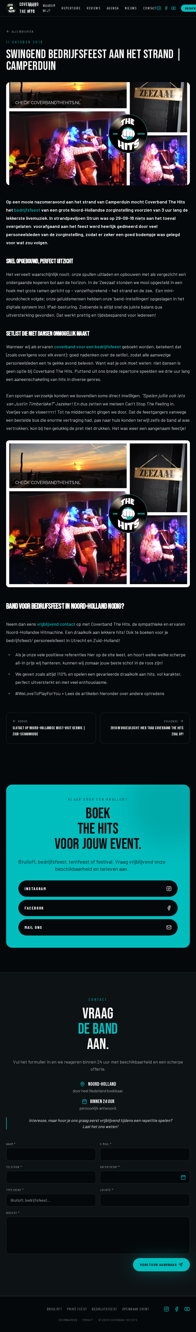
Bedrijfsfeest (104, 1309)
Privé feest (77, 1309)
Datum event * (110, 1167)
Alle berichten (22, 31)
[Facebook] (166, 8)
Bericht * (13, 1212)
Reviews (94, 8)
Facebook (34, 907)
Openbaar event (135, 1309)
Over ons (33, 8)
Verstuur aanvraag (158, 1264)
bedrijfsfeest (27, 210)
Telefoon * (14, 1167)
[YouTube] (173, 8)
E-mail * (106, 1144)
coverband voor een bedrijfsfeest (87, 346)
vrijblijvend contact (56, 624)
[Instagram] (159, 8)
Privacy (87, 1320)
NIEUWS (131, 8)
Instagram (35, 888)
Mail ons (33, 927)
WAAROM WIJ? (49, 8)
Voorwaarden (68, 1320)
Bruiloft (54, 1309)
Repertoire (71, 8)
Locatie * (106, 1190)
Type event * (15, 1190)
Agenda (113, 8)
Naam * (11, 1144)
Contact (150, 8)
